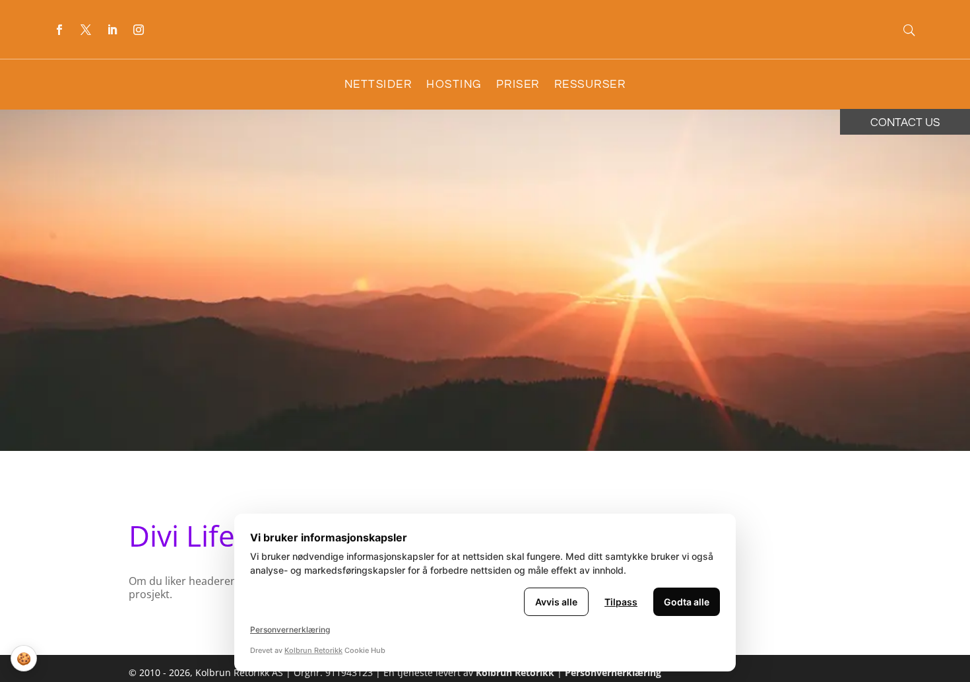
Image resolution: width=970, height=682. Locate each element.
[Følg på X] (85, 29)
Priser (518, 84)
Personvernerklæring (613, 672)
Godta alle (686, 601)
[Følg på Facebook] (59, 29)
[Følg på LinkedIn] (112, 29)
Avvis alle (556, 601)
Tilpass (620, 601)
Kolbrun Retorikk (513, 672)
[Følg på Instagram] (138, 29)
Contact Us (905, 123)
